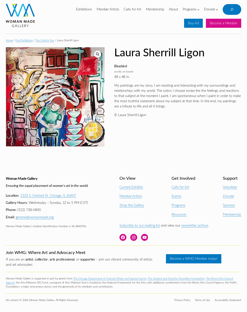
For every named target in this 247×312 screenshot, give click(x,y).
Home (9, 40)
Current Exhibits (131, 187)
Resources (179, 214)
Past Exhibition (24, 40)
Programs (178, 205)
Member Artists (130, 196)
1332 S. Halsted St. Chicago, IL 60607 (48, 195)
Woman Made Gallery (21, 178)
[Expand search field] (232, 9)
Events (176, 196)
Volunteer (230, 187)
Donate (228, 196)
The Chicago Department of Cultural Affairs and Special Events (109, 278)
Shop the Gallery (131, 205)
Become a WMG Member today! (193, 259)
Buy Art (193, 23)
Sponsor (229, 205)
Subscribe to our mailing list (139, 225)
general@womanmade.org (35, 217)
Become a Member (223, 23)
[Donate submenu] (217, 9)
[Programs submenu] (198, 9)
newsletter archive (194, 225)
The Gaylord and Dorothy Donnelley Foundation (176, 278)
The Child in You (45, 40)
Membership (232, 214)
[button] (97, 54)
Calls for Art (180, 187)
